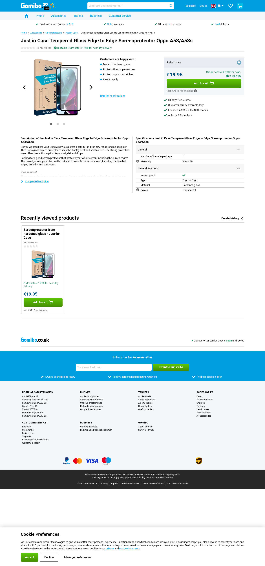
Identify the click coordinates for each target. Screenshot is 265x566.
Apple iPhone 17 (30, 396)
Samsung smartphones (91, 399)
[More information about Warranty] (137, 161)
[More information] (195, 90)
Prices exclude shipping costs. (165, 474)
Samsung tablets (146, 399)
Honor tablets (145, 406)
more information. (164, 477)
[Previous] (24, 87)
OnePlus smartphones (91, 403)
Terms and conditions (153, 483)
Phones (85, 392)
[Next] (90, 87)
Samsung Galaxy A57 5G (34, 403)
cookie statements (129, 548)
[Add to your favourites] (239, 62)
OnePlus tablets (146, 409)
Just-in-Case (71, 33)
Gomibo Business (88, 426)
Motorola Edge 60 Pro (32, 412)
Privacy (104, 483)
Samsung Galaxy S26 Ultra (35, 399)
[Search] (171, 6)
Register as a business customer (96, 430)
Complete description (37, 181)
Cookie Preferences (130, 483)
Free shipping (40, 310)
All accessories (203, 416)
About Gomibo (145, 426)
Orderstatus (28, 430)
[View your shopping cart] (240, 5)
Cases (199, 396)
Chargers (200, 403)
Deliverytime (28, 433)
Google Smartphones (90, 409)
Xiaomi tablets (145, 403)
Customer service (120, 15)
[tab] (51, 124)
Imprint (114, 483)
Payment (26, 426)
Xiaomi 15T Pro (29, 409)
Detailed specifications (112, 95)
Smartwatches (203, 412)
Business (96, 15)
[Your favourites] (230, 5)
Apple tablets (144, 396)
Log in (203, 5)
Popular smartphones (37, 392)
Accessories (58, 15)
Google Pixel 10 (29, 406)
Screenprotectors (53, 33)
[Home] (26, 16)
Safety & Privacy (146, 430)
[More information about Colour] (137, 189)
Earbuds (200, 406)
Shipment (27, 436)
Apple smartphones (89, 396)
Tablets (78, 15)
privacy (110, 548)
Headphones (202, 409)
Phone (40, 15)
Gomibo (143, 422)
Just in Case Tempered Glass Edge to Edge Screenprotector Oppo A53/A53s (118, 33)
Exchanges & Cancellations (35, 439)
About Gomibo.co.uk (87, 483)
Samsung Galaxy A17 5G (34, 416)
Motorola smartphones (91, 406)
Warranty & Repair (31, 443)
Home (24, 33)
